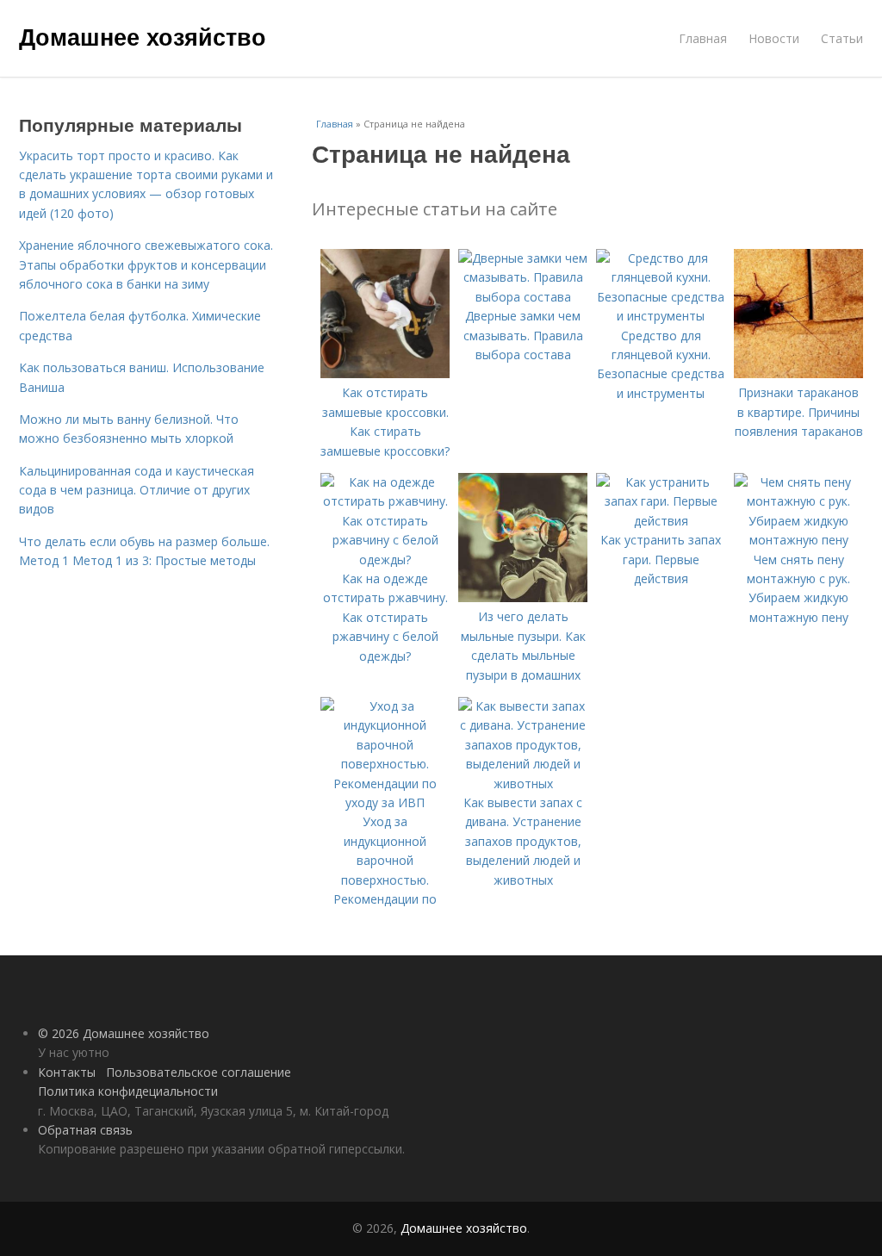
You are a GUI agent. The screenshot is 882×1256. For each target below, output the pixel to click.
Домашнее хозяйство (142, 36)
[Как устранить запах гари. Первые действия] (660, 521)
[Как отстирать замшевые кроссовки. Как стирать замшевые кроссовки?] (385, 373)
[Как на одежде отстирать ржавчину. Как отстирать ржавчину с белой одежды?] (385, 559)
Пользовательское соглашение (198, 1072)
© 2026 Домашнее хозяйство (123, 1033)
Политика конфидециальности (128, 1091)
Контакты (67, 1072)
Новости (773, 38)
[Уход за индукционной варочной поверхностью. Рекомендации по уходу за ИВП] (385, 802)
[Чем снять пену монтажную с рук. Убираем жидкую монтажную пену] (798, 540)
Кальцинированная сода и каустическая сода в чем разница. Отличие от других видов (136, 490)
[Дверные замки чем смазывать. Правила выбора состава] (522, 297)
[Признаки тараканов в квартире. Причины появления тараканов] (798, 373)
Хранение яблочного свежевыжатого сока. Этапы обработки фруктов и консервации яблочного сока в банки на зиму (146, 264)
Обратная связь (85, 1130)
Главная (703, 38)
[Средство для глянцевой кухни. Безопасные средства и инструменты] (660, 316)
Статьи (842, 38)
